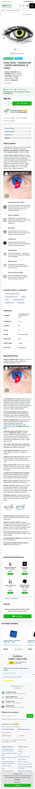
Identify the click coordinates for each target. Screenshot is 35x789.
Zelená (23, 296)
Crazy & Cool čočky (18, 299)
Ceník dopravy (22, 759)
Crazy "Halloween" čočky (13, 10)
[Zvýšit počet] (8, 102)
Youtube (14, 740)
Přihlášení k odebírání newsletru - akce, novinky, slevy (15, 719)
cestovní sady (19, 166)
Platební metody (22, 761)
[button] (20, 5)
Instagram (6, 741)
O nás (19, 754)
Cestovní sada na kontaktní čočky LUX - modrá (12, 641)
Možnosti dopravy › (21, 89)
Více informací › (7, 83)
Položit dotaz (18, 616)
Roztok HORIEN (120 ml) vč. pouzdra (10, 568)
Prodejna (20, 751)
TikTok (14, 741)
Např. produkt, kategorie (12, 26)
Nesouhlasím (17, 782)
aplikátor (22, 163)
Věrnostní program (7, 765)
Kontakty (20, 749)
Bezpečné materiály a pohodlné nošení (15, 693)
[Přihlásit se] (23, 5)
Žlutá (7, 299)
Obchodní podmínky (24, 756)
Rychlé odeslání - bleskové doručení (15, 698)
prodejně (23, 450)
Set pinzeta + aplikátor (25, 568)
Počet (5, 103)
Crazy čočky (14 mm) (11, 296)
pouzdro (27, 400)
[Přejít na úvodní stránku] (7, 6)
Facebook (22, 740)
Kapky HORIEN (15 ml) (10, 586)
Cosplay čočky (10, 302)
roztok (22, 400)
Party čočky (21, 302)
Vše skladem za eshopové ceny (13, 702)
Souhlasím (17, 785)
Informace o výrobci (9, 120)
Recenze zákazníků (7, 770)
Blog (3, 768)
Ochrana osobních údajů (25, 764)
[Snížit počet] (8, 104)
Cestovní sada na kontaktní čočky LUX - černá (25, 586)
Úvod (3, 10)
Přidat (10, 574)
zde (19, 544)
